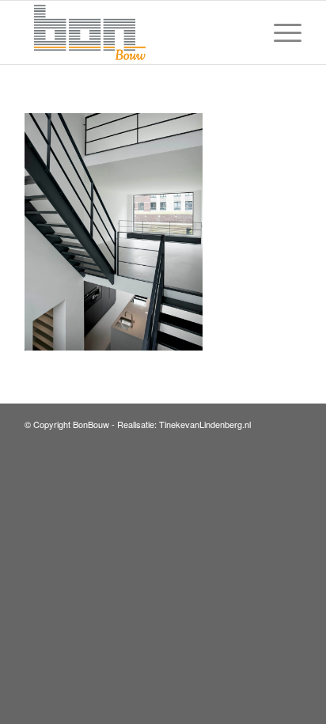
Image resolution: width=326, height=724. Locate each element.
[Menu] (279, 32)
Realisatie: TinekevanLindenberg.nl (184, 424)
